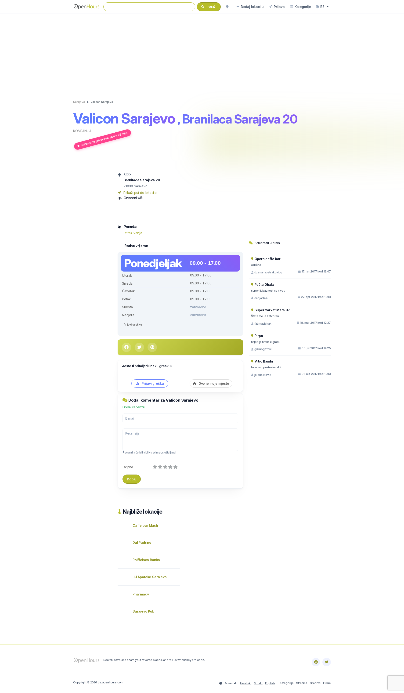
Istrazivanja (133, 233)
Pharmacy (141, 594)
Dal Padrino (142, 542)
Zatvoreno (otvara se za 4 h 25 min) (104, 139)
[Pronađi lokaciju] (227, 6)
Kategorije (287, 683)
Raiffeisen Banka (146, 560)
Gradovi (315, 683)
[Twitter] (326, 662)
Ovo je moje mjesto (213, 383)
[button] (322, 6)
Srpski (258, 683)
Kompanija (82, 131)
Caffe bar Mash (145, 525)
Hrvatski (245, 683)
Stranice (301, 683)
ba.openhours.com (110, 682)
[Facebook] (316, 662)
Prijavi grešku (132, 324)
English (270, 683)
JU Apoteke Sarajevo (150, 577)
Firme (327, 683)
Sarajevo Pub (143, 611)
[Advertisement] (202, 52)
